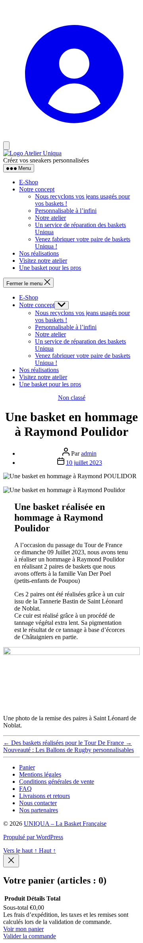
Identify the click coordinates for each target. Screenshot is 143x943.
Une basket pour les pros (50, 267)
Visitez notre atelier (43, 260)
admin (89, 453)
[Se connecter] (71, 137)
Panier (27, 767)
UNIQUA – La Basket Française (65, 823)
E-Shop (28, 182)
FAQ (25, 788)
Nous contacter (38, 803)
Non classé (71, 397)
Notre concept (36, 189)
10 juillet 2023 (84, 462)
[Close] (11, 860)
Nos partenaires (38, 810)
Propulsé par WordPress (33, 837)
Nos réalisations (39, 253)
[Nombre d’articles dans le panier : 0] (6, 145)
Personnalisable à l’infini (66, 210)
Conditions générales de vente (56, 781)
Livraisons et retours (44, 795)
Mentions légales (40, 774)
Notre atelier (50, 217)
